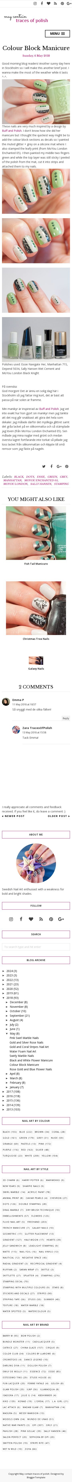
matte (6, 1251)
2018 (9, 998)
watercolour (37, 1311)
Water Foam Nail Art (23, 1051)
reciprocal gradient (44, 1263)
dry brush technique (40, 1210)
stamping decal (13, 1281)
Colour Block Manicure (24, 1065)
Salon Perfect (12, 1437)
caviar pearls (34, 1198)
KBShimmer (45, 1395)
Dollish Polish (37, 1365)
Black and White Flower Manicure (31, 1060)
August (14, 1020)
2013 (9, 1109)
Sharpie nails (31, 1186)
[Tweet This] (44, 466)
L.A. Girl (57, 1401)
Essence (35, 1371)
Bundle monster (13, 1341)
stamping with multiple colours (24, 1287)
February (15, 1082)
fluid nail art (12, 1222)
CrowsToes (10, 1359)
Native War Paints (14, 1425)
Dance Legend (33, 1359)
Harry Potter (30, 1180)
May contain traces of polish (34, 1473)
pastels (25, 1143)
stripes (41, 1293)
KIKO (5, 1401)
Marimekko (53, 1180)
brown (39, 1132)
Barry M (8, 1335)
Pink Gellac (28, 1431)
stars (55, 1287)
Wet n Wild (10, 1449)
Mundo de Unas (37, 1419)
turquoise (10, 1155)
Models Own (11, 1419)
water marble (29, 1305)
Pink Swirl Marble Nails (24, 1038)
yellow (46, 1155)
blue (22, 1132)
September (17, 1015)
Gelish (55, 1383)
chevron (56, 1198)
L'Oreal (39, 1401)
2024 (9, 971)
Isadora (8, 1395)
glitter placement (36, 1233)
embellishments (13, 1216)
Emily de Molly (12, 1371)
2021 (9, 984)
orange (8, 1143)
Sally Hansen (40, 483)
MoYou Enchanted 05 (41, 480)
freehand (33, 1222)
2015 (9, 1100)
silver (39, 1149)
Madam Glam (31, 1407)
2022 (9, 980)
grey (63, 476)
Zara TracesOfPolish (37, 728)
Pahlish (8, 1431)
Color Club (10, 1353)
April (12, 1073)
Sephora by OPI (39, 1437)
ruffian (8, 1269)
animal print (11, 1198)
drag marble (11, 1210)
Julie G (25, 1395)
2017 (9, 1091)
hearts (51, 1239)
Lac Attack (9, 1407)
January (14, 1087)
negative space (31, 1257)
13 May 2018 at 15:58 (34, 732)
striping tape (11, 1299)
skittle (45, 1269)
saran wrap (26, 1269)
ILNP (29, 1389)
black (18, 476)
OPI (34, 1425)
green (52, 476)
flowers (36, 1216)
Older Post (57, 816)
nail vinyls (46, 1251)
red (23, 1149)
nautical (8, 1257)
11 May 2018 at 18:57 (24, 704)
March (14, 1078)
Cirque (50, 1347)
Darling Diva (11, 1365)
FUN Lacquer (11, 1383)
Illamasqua (47, 1389)
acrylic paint (36, 1192)
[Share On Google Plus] (59, 466)
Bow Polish (28, 1335)
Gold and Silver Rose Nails (26, 1042)
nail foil (25, 1251)
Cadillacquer (41, 1341)
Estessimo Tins (12, 1377)
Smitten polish (12, 1443)
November (17, 1007)
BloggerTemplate (36, 1477)
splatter (28, 1275)
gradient (9, 1239)
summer (49, 1299)
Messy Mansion (29, 1413)
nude (54, 1137)
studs (32, 1299)
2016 (9, 1096)
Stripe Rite (37, 1443)
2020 (9, 989)
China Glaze (28, 1347)
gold (6, 1137)
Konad (22, 1401)
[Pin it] (66, 466)
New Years (9, 1186)
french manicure (14, 1227)
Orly (49, 1425)
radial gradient (13, 1263)
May (12, 1033)
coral (56, 1132)
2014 (9, 1105)
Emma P (18, 700)
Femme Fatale (36, 1383)
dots (30, 476)
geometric (10, 1233)
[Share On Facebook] (51, 466)
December (16, 1002)
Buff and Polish (12, 131)
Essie (41, 476)
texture (8, 1305)
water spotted (12, 1311)
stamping (61, 483)
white (28, 1155)
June (12, 1029)
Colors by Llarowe (38, 1353)
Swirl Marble (11, 1192)
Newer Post (15, 816)
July (12, 1024)
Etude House (38, 1377)
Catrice (7, 1347)
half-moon (31, 1239)
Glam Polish (11, 1389)
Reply (66, 718)
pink (41, 1143)
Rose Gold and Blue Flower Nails (31, 1069)
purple (7, 1149)
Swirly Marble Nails (22, 1056)
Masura (7, 1413)
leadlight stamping (41, 1245)
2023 (9, 975)
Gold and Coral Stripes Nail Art (29, 1047)
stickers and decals (16, 1293)
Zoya (28, 1449)
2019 (9, 993)
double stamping (30, 1204)
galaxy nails (40, 1227)
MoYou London (15, 483)
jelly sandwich (12, 1245)
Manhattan (12, 480)
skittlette (9, 1275)
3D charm (9, 1180)
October (15, 1011)
